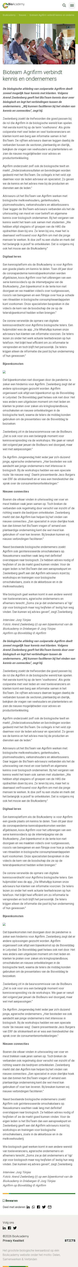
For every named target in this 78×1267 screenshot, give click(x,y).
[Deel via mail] (49, 1207)
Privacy (7, 1240)
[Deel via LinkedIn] (28, 1207)
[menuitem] (9, 15)
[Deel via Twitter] (44, 1207)
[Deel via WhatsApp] (33, 1207)
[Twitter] (15, 1228)
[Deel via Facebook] (38, 1207)
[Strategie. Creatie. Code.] (70, 1241)
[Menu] (72, 5)
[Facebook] (9, 1228)
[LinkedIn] (4, 1228)
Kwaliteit (18, 1240)
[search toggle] (64, 5)
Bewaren (11, 1200)
